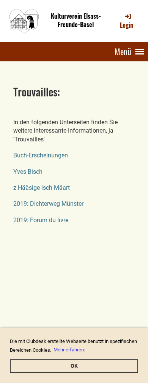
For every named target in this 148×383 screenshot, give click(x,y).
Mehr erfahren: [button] (69, 350)
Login (126, 25)
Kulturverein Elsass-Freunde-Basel (76, 20)
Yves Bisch (28, 171)
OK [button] (74, 366)
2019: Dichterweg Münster (48, 203)
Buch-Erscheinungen (40, 155)
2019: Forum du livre (40, 220)
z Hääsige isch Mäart (41, 187)
